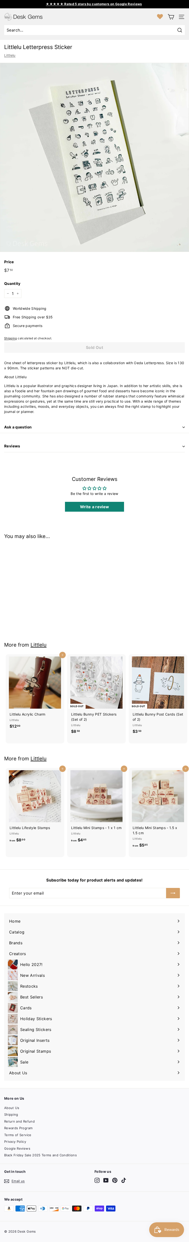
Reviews (12, 446)
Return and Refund (19, 1121)
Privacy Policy (15, 1142)
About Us (11, 1108)
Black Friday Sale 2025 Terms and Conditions (40, 1155)
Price (9, 262)
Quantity (12, 283)
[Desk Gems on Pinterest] (114, 1180)
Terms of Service (18, 1135)
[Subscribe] (173, 893)
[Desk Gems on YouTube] (106, 1180)
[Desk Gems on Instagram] (97, 1180)
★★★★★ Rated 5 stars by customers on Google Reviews (94, 4)
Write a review (94, 506)
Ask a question (18, 427)
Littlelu (10, 55)
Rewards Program (18, 1128)
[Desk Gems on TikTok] (123, 1180)
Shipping (10, 338)
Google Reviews (17, 1148)
